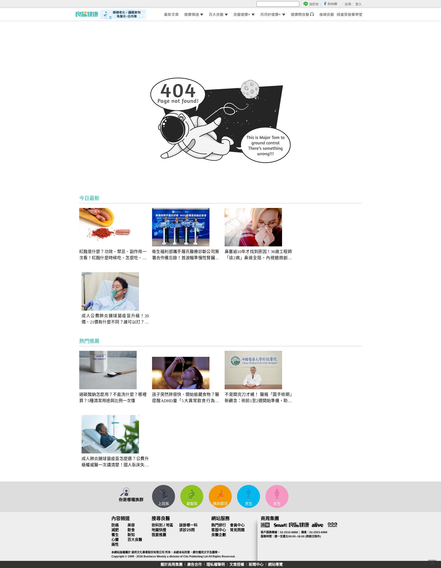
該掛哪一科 (188, 525)
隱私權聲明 (215, 564)
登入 (358, 4)
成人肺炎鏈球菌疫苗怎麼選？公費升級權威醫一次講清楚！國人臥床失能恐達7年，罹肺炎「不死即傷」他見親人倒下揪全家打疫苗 (115, 462)
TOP (432, 564)
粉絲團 (332, 3)
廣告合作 (194, 564)
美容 (131, 525)
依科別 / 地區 (162, 525)
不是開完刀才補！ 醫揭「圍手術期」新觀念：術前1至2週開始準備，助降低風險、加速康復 (258, 398)
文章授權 (236, 564)
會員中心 (237, 525)
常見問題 (237, 530)
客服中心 (218, 530)
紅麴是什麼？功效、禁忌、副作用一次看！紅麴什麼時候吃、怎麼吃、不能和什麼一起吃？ (113, 255)
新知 (131, 534)
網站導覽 (275, 564)
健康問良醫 (300, 14)
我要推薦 (159, 534)
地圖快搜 (159, 530)
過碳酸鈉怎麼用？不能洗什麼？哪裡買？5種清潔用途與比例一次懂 (113, 397)
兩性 (115, 544)
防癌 (115, 525)
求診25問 (187, 530)
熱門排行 (218, 525)
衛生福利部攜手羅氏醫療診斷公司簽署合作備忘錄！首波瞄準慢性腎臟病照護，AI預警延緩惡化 (185, 255)
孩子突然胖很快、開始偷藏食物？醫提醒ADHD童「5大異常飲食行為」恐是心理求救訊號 (185, 398)
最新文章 (171, 14)
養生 (115, 534)
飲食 (131, 530)
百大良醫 (216, 14)
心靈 (115, 539)
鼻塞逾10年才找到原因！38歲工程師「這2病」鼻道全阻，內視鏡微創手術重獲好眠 (258, 255)
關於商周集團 (172, 564)
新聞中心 (256, 564)
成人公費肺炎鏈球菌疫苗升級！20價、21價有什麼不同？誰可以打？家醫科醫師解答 (115, 319)
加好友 (314, 4)
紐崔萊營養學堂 (349, 14)
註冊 (348, 4)
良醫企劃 (218, 534)
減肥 (115, 530)
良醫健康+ (241, 14)
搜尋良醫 (326, 14)
